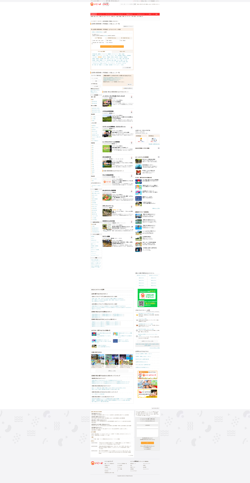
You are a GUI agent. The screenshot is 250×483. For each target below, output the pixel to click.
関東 (100, 16)
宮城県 (153, 344)
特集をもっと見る (156, 208)
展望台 (93, 58)
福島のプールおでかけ (96, 308)
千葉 (107, 16)
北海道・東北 (93, 16)
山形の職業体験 (122, 418)
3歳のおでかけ (153, 277)
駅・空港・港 (95, 64)
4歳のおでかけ (141, 280)
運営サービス (132, 467)
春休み (138, 4)
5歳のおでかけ (153, 280)
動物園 (109, 54)
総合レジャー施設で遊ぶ (97, 387)
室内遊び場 (94, 54)
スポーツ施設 (119, 58)
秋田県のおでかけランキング (98, 383)
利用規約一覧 (107, 465)
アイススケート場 (96, 61)
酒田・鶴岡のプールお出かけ (117, 298)
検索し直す (130, 84)
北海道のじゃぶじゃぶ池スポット (98, 322)
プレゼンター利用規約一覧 (122, 463)
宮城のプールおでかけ (106, 307)
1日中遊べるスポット (156, 4)
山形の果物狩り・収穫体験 (96, 430)
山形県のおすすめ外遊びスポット (142, 367)
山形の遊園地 (93, 414)
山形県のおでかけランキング (110, 383)
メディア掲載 (119, 469)
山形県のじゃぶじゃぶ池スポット (113, 324)
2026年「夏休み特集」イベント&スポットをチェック (96, 260)
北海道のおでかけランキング (115, 380)
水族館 (123, 54)
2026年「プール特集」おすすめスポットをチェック (96, 264)
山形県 (145, 345)
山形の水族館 (128, 425)
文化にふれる (122, 387)
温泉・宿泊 (117, 389)
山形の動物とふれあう (108, 418)
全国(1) (93, 32)
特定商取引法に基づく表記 (109, 472)
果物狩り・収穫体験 (126, 55)
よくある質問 (119, 465)
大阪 (125, 16)
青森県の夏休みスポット (108, 314)
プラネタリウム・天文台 (97, 63)
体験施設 (125, 57)
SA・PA (124, 63)
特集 (156, 14)
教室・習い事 (119, 61)
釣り (116, 55)
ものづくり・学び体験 (95, 249)
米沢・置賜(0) (123, 40)
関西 (123, 16)
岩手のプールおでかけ (96, 307)
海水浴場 (109, 60)
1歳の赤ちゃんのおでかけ (153, 275)
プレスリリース (146, 469)
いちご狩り (94, 57)
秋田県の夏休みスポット (108, 315)
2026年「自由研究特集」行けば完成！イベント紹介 (96, 267)
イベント (100, 14)
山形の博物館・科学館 (116, 425)
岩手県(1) (105, 35)
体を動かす (108, 389)
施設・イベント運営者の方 (109, 463)
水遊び (112, 389)
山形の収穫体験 (116, 418)
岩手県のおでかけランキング (110, 381)
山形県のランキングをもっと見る (147, 341)
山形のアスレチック (118, 421)
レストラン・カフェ (105, 61)
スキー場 (125, 60)
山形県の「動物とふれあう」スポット (143, 356)
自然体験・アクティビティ (114, 64)
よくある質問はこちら (147, 447)
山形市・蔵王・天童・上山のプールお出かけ (101, 298)
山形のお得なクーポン (95, 421)
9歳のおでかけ (153, 285)
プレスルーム (119, 467)
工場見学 (121, 57)
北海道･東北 (138, 344)
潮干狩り (104, 57)
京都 (127, 16)
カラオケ (105, 63)
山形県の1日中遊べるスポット (142, 361)
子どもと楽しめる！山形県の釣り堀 (143, 364)
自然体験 (92, 236)
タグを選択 (96, 86)
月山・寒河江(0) (109, 42)
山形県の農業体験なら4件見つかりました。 (112, 79)
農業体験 (100, 57)
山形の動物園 (99, 414)
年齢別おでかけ (129, 14)
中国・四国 (134, 16)
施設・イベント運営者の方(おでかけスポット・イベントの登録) (108, 439)
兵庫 (129, 16)
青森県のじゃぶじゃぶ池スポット (113, 322)
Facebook (106, 470)
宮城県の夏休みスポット (97, 315)
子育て (150, 14)
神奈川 (105, 16)
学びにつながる (115, 387)
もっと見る (130, 455)
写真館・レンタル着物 (103, 64)
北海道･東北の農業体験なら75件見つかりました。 (113, 77)
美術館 (97, 58)
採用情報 (132, 469)
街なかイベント (94, 251)
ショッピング (112, 61)
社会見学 (116, 57)
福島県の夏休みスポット (97, 317)
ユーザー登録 (93, 439)
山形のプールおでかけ (126, 307)
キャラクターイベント (95, 255)
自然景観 (120, 55)
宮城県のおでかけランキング (123, 381)
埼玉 (109, 16)
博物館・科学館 (110, 57)
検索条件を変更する (128, 88)
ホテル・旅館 (119, 60)
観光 (127, 61)
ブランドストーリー (146, 463)
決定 (112, 46)
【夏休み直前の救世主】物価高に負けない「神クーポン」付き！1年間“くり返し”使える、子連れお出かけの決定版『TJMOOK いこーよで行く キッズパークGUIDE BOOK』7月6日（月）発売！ (115, 447)
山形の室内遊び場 (103, 425)
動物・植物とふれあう (107, 387)
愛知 (114, 16)
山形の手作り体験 (101, 418)
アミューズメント (111, 63)
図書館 (101, 60)
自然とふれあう (95, 389)
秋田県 (157, 344)
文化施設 (101, 58)
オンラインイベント (110, 14)
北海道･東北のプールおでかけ (98, 306)
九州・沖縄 (139, 16)
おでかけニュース (140, 14)
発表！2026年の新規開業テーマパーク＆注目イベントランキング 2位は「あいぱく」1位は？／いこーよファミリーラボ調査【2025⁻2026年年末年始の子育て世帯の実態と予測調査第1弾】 (115, 452)
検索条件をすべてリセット (128, 26)
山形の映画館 (109, 425)
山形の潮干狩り (116, 428)
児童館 (97, 60)
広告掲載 (106, 467)
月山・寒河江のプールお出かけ (98, 301)
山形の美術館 (123, 425)
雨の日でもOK (142, 4)
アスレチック (112, 58)
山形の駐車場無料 (111, 421)
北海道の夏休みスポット (97, 314)
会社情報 (144, 467)
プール (104, 60)
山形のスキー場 (101, 428)
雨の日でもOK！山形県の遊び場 (142, 359)
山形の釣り (112, 414)
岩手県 (150, 344)
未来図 (144, 465)
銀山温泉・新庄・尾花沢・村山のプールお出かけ (114, 299)
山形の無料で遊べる (103, 421)
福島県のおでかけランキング (123, 383)
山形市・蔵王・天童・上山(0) (98, 40)
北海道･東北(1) (99, 32)
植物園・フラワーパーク (97, 55)
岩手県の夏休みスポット (118, 314)
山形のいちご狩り (123, 428)
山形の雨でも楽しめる (95, 425)
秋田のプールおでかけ (116, 307)
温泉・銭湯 (114, 60)
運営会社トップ (133, 463)
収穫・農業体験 (102, 389)
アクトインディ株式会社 (144, 461)
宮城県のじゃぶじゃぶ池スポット (113, 323)
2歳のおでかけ (141, 277)
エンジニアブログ (133, 470)
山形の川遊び (93, 422)
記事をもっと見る (112, 370)
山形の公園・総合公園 (126, 421)
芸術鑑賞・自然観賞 (94, 245)
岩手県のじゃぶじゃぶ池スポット (98, 323)
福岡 (142, 16)
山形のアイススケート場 (109, 428)
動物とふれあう (148, 4)
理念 (131, 465)
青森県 (146, 344)
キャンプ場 (105, 55)
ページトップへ (156, 408)
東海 (112, 16)
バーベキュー (111, 55)
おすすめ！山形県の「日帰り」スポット (144, 353)
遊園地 (99, 54)
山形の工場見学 (94, 418)
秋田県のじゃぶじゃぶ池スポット (98, 324)
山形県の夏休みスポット (118, 315)
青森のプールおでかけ (120, 306)
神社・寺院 (106, 58)
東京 (102, 16)
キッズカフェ (119, 63)
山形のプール (121, 414)
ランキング (120, 14)
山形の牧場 (117, 414)
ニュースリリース (108, 469)
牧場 (120, 54)
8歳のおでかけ (141, 285)
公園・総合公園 (125, 58)
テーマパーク (104, 54)
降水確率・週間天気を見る (154, 144)
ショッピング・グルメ (95, 242)
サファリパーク (115, 54)
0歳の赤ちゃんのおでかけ (141, 275)
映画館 (93, 60)
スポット (93, 14)
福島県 (149, 345)
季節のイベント (94, 247)
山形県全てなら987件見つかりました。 (111, 80)
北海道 (97, 16)
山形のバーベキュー (105, 414)
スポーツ (92, 238)
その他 (122, 64)
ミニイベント (93, 253)
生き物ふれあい (94, 240)
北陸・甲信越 (118, 16)
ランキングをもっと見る (155, 347)
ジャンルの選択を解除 (127, 67)
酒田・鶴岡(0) (109, 40)
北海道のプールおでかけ (110, 306)
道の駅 (123, 61)
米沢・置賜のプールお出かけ (98, 299)
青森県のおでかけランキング (98, 381)
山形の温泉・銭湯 (94, 428)
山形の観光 (127, 414)
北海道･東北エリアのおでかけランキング (100, 380)
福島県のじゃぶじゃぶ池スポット (98, 326)
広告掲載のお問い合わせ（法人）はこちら (147, 439)
